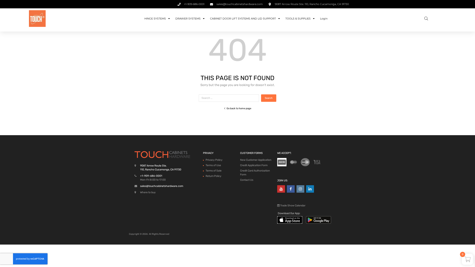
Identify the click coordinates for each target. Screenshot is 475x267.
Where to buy (148, 192)
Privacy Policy (214, 159)
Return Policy (213, 176)
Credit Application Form (254, 165)
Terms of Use (213, 165)
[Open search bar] (426, 18)
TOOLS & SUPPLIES (298, 18)
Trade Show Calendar (292, 205)
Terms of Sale (214, 170)
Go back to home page (239, 108)
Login (323, 18)
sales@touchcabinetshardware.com (161, 186)
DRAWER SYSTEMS (188, 18)
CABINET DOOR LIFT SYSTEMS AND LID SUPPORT (243, 18)
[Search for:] (230, 98)
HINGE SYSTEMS (155, 18)
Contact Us (246, 180)
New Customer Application (255, 159)
